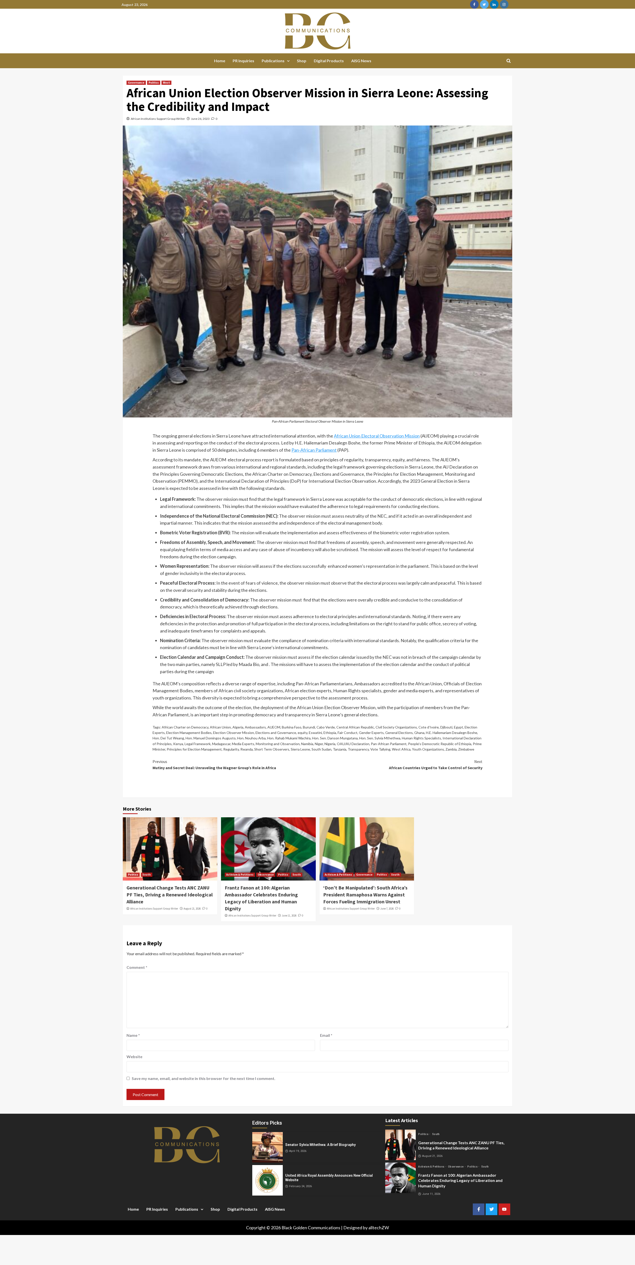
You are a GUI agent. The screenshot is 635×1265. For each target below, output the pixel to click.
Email (326, 1035)
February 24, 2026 (300, 1186)
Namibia (307, 744)
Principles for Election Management (194, 749)
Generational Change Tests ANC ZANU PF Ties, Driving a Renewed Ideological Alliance (170, 895)
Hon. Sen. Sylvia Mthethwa (379, 738)
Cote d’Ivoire (428, 727)
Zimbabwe (466, 749)
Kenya (178, 744)
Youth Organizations (428, 749)
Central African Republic (355, 727)
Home (219, 60)
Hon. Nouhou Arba (251, 738)
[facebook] (474, 4)
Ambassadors (255, 727)
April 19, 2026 (297, 1151)
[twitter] (484, 4)
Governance (136, 82)
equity (302, 732)
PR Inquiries (243, 60)
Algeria (237, 727)
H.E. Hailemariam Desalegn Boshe (451, 732)
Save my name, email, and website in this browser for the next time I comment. (203, 1078)
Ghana (419, 732)
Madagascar (221, 744)
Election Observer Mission (233, 732)
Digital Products (329, 60)
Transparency (358, 749)
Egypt (458, 727)
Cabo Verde (326, 727)
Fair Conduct (347, 732)
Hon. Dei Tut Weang (168, 738)
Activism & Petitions (240, 874)
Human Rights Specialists (421, 738)
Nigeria (329, 744)
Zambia (451, 749)
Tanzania (339, 749)
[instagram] (504, 4)
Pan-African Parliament (314, 450)
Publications (273, 60)
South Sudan (321, 749)
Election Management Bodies (189, 732)
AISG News (361, 60)
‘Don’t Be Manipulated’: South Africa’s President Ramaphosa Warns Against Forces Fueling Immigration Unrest (365, 895)
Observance (266, 874)
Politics (154, 82)
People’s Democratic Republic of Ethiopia (439, 744)
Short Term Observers (271, 749)
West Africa (401, 749)
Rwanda (246, 749)
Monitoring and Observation (278, 744)
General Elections (399, 732)
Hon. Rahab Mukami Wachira (289, 738)
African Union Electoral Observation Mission (377, 436)
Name (133, 1035)
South (146, 874)
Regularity (231, 749)
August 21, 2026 (192, 908)
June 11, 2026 (289, 915)
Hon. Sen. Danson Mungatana (335, 738)
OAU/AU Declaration (353, 744)
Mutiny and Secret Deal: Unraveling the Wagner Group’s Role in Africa (214, 764)
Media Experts (243, 744)
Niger (319, 744)
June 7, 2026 (387, 908)
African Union (220, 727)
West (166, 82)
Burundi (309, 727)
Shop (301, 60)
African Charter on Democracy (185, 727)
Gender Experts (371, 732)
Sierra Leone (300, 749)
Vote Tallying (380, 749)
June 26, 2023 (200, 119)
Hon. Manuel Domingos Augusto (211, 738)
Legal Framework (198, 744)
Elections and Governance (275, 732)
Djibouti (446, 727)
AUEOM (273, 727)
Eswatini (315, 732)
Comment (137, 967)
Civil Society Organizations (396, 727)
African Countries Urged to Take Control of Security (435, 764)
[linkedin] (494, 4)
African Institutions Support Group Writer (158, 119)
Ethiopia (329, 732)
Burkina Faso (291, 727)
